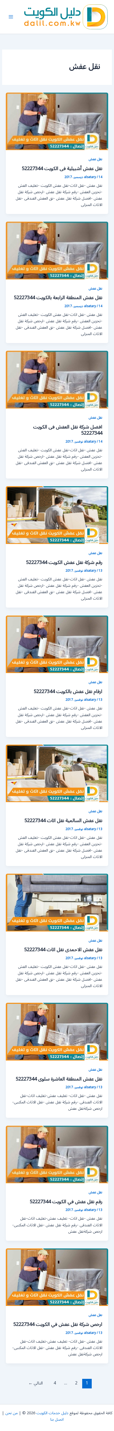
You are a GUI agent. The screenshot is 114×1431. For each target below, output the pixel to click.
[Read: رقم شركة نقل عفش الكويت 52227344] (57, 515)
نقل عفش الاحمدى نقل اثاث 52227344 (63, 950)
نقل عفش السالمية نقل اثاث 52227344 (63, 820)
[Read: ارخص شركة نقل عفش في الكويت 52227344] (57, 1277)
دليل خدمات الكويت (52, 1413)
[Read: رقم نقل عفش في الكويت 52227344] (57, 1154)
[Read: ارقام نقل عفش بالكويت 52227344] (57, 644)
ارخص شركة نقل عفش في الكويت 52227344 (57, 1324)
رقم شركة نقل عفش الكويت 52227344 (64, 562)
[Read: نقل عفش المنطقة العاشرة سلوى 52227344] (57, 1032)
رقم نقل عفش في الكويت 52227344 (66, 1202)
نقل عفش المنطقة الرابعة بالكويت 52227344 (58, 297)
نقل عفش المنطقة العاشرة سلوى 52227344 (59, 1079)
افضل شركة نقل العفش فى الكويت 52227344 (67, 430)
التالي (35, 1383)
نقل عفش (95, 159)
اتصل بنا (57, 1419)
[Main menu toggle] (10, 16)
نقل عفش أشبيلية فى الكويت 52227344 (62, 168)
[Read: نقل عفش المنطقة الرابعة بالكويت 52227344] (57, 250)
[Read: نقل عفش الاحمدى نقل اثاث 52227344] (57, 902)
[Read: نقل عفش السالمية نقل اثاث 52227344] (57, 773)
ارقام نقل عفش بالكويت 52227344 (68, 691)
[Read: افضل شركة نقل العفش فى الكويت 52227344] (57, 380)
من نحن (11, 1413)
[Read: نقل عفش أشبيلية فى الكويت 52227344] (57, 121)
